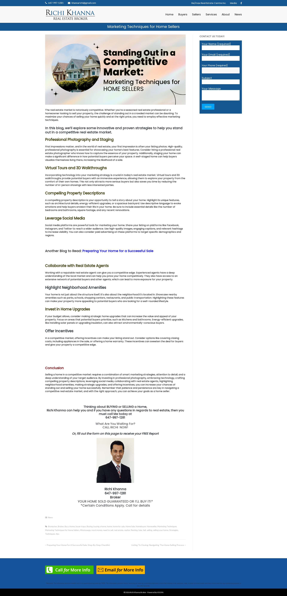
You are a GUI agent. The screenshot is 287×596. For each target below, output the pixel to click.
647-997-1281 (56, 2)
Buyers (182, 14)
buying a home (99, 526)
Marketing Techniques (167, 526)
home (109, 526)
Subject (207, 78)
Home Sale (130, 526)
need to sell (108, 530)
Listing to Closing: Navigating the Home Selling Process (157, 545)
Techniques (50, 534)
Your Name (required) (216, 44)
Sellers (196, 14)
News (238, 14)
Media (233, 3)
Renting (134, 530)
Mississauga (85, 530)
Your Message (211, 88)
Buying (90, 526)
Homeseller (152, 526)
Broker (61, 526)
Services (211, 14)
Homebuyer (141, 526)
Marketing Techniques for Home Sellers (62, 530)
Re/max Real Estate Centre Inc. (208, 3)
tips (57, 534)
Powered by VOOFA (155, 592)
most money (96, 530)
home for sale (119, 526)
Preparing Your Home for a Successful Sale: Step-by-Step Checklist (78, 545)
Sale (140, 530)
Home (169, 14)
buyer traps (81, 526)
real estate (118, 530)
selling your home (160, 530)
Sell (144, 530)
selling (149, 530)
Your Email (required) (216, 54)
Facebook (241, 3)
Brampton (52, 526)
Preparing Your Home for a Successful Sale (117, 251)
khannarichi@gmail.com (83, 2)
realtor (127, 530)
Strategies (173, 530)
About (226, 14)
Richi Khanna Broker (138, 592)
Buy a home (70, 526)
